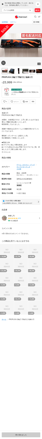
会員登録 (5, 22)
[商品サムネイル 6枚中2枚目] (12, 71)
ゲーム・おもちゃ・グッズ (26, 165)
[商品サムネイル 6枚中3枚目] (19, 71)
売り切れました (21, 435)
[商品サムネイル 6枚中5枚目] (32, 71)
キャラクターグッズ (23, 167)
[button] (35, 17)
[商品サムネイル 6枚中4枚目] (25, 71)
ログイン (13, 22)
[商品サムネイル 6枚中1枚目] (5, 71)
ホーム (4, 319)
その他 (19, 169)
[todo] (39, 16)
